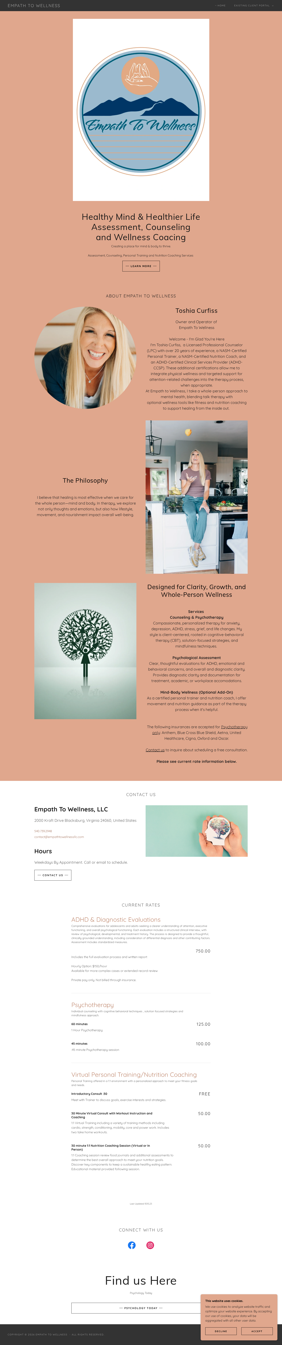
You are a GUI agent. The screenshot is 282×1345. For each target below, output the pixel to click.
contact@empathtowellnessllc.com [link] (59, 837)
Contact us (155, 749)
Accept (257, 1331)
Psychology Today (140, 1308)
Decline (221, 1331)
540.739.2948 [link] (43, 831)
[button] (253, 5)
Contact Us (53, 875)
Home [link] (222, 5)
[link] (34, 6)
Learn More (141, 266)
